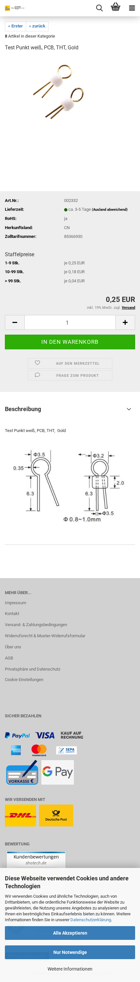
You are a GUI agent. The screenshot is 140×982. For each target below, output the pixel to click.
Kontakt (12, 613)
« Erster (15, 26)
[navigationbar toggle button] (132, 8)
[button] (14, 322)
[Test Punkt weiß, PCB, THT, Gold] (70, 106)
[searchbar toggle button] (99, 8)
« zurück (37, 26)
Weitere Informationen (70, 969)
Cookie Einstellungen (24, 679)
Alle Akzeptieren (70, 933)
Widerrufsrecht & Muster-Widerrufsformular (45, 635)
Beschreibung (23, 409)
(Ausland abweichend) (110, 210)
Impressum (15, 602)
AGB (9, 658)
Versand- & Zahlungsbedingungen (36, 624)
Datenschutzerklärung (90, 919)
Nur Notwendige (70, 952)
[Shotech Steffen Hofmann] (13, 8)
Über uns (13, 646)
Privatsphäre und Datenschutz (32, 669)
